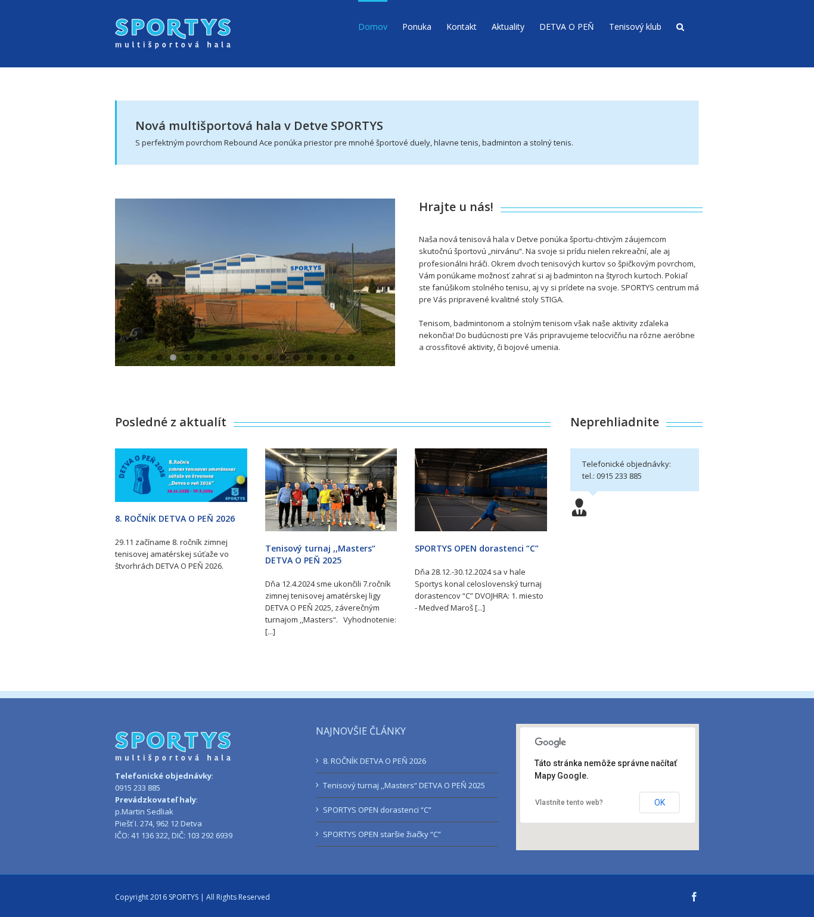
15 (351, 357)
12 (310, 357)
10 (282, 357)
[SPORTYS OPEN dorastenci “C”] (481, 490)
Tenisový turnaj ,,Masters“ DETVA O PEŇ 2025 (320, 554)
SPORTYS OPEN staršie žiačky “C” (382, 834)
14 (337, 357)
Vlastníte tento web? (569, 802)
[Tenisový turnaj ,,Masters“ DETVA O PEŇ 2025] (331, 490)
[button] (680, 25)
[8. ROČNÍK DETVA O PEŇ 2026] (181, 475)
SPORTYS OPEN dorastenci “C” (477, 548)
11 (296, 357)
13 (324, 357)
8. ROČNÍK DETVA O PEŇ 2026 (175, 518)
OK (659, 802)
